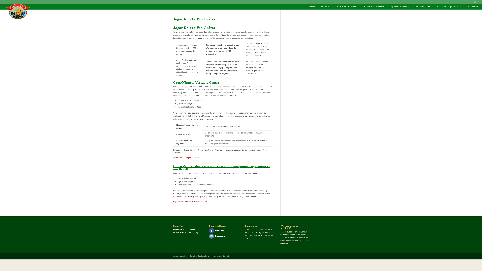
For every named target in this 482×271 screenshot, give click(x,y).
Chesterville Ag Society (447, 7)
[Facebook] (470, 2)
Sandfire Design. (197, 256)
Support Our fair (398, 7)
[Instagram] (475, 2)
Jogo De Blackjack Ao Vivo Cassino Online (190, 201)
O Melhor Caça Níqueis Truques (186, 157)
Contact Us (472, 7)
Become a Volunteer (374, 7)
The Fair (325, 7)
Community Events (346, 7)
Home (312, 7)
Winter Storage (422, 7)
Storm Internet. (222, 256)
